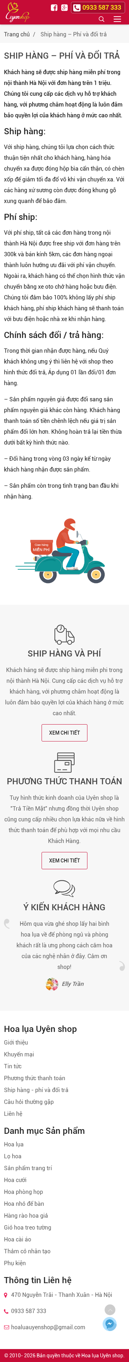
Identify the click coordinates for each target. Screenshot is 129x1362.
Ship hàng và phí (64, 654)
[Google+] (65, 7)
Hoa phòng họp (23, 1192)
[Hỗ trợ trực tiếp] (110, 1324)
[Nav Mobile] (117, 18)
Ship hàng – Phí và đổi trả (62, 56)
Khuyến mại (19, 1054)
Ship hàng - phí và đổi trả (36, 1090)
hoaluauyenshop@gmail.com (48, 1327)
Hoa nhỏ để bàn (24, 1203)
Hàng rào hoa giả (26, 1215)
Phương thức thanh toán (64, 781)
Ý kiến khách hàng (64, 907)
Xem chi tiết (64, 733)
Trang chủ (17, 34)
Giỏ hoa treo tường (27, 1227)
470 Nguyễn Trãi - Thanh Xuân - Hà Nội (61, 1294)
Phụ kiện (15, 1263)
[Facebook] (55, 7)
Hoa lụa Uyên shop (102, 1355)
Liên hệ (13, 1113)
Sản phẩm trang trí (28, 1168)
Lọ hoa (13, 1156)
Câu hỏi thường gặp (29, 1102)
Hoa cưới (15, 1180)
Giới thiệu (16, 1042)
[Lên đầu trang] (110, 1310)
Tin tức (13, 1066)
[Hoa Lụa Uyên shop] (18, 12)
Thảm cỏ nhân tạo (27, 1251)
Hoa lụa (14, 1144)
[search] (101, 18)
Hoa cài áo (17, 1239)
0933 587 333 (28, 1311)
